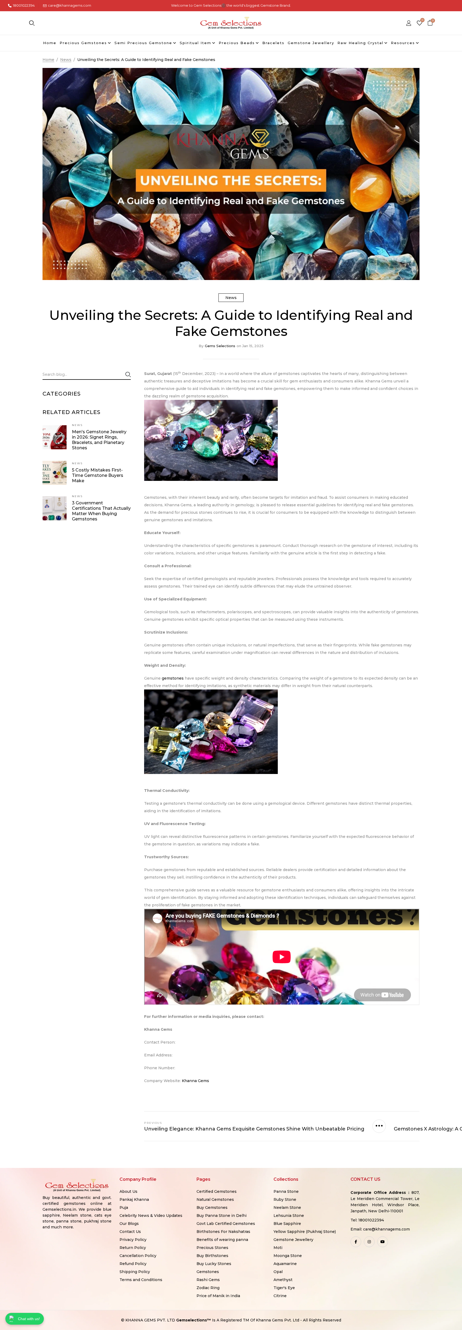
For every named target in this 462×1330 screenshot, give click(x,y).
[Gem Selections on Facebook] (356, 1241)
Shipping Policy (135, 1271)
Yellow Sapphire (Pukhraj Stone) (305, 1231)
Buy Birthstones (212, 1255)
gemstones (173, 678)
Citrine (280, 1295)
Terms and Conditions (141, 1279)
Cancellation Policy (138, 1255)
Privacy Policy (133, 1239)
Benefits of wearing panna (222, 1239)
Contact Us (130, 1231)
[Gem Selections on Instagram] (369, 1241)
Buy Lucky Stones (214, 1263)
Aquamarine (285, 1263)
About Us (128, 1191)
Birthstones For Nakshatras (223, 1231)
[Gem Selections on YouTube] (382, 1241)
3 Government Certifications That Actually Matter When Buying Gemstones (101, 511)
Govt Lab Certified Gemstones (226, 1223)
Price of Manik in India (218, 1295)
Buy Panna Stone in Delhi (222, 1215)
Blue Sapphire (287, 1223)
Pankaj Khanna (134, 1199)
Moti (278, 1247)
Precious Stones (212, 1247)
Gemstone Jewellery (293, 1239)
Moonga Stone (288, 1255)
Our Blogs (129, 1223)
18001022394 (24, 5)
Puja (124, 1207)
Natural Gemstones (215, 1199)
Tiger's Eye (284, 1287)
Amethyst (283, 1279)
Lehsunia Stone (289, 1215)
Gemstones (208, 1271)
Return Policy (133, 1247)
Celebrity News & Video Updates (151, 1215)
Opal (278, 1271)
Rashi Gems (208, 1279)
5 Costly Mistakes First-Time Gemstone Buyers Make (97, 475)
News (231, 297)
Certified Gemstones (217, 1191)
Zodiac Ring (208, 1287)
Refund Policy (133, 1263)
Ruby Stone (285, 1199)
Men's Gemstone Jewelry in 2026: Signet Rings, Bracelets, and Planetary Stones (99, 439)
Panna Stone (286, 1191)
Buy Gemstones (212, 1207)
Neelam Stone (287, 1207)
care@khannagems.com (69, 5)
